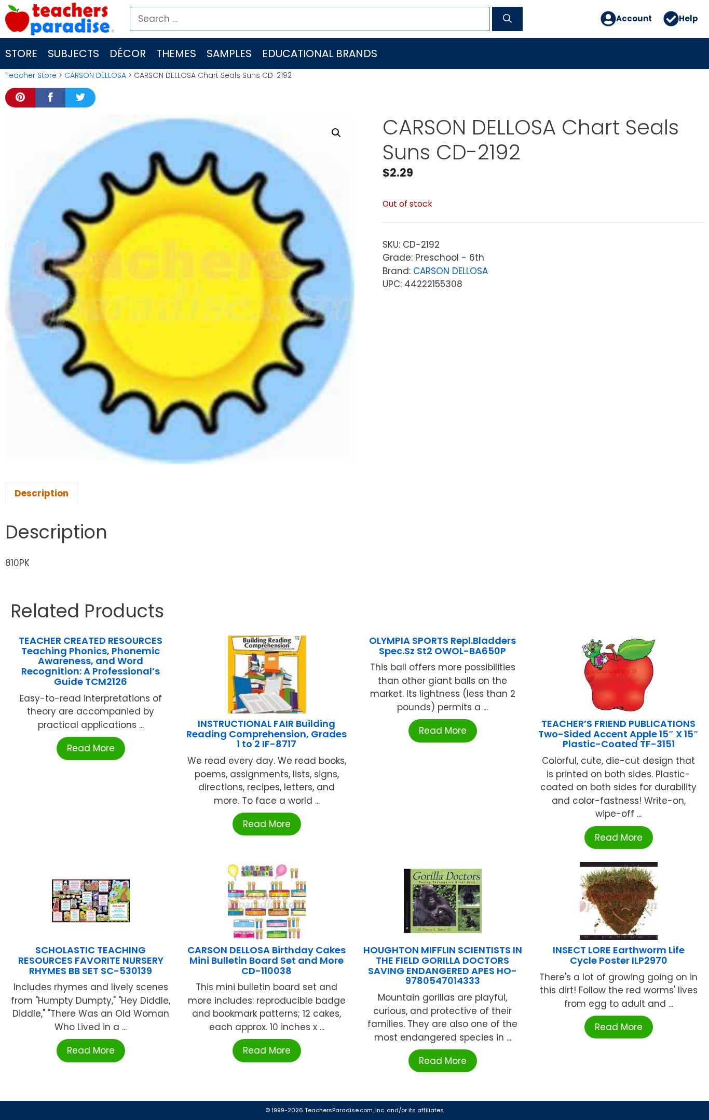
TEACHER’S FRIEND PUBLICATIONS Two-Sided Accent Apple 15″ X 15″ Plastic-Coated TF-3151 (618, 734)
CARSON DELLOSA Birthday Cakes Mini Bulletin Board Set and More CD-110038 (266, 960)
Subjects (73, 53)
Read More (91, 748)
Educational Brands (319, 53)
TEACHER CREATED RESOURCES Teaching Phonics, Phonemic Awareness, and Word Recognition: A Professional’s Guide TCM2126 (90, 661)
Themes (176, 53)
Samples (229, 53)
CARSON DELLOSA (95, 75)
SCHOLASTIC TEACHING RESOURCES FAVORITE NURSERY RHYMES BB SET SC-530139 (90, 960)
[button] (336, 133)
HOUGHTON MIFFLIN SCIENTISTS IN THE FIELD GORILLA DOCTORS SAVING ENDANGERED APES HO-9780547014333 (442, 965)
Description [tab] (42, 493)
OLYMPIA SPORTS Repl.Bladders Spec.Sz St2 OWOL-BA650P (442, 645)
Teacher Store (31, 75)
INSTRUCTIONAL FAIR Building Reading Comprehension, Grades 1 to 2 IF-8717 (266, 734)
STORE (21, 53)
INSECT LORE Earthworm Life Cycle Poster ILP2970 (619, 955)
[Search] (507, 19)
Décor (128, 53)
